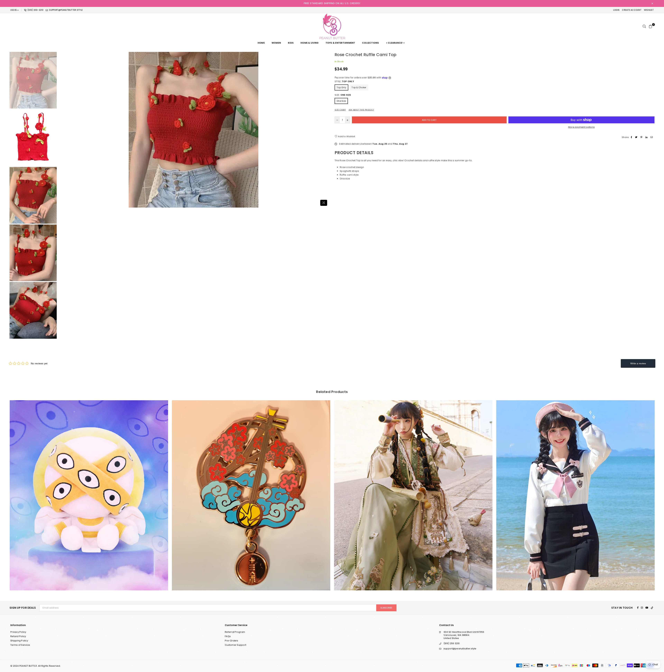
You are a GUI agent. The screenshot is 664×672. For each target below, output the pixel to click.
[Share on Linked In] (646, 137)
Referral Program (235, 632)
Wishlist (649, 9)
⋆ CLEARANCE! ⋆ (395, 42)
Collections (370, 42)
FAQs (228, 636)
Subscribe (386, 607)
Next (326, 130)
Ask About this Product (361, 110)
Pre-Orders (231, 640)
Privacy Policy (18, 632)
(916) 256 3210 (452, 643)
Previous (61, 130)
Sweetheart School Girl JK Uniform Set (413, 490)
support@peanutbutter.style (66, 9)
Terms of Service (20, 645)
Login (616, 9)
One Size (341, 100)
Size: (343, 95)
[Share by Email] (652, 137)
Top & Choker (359, 87)
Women (276, 42)
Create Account (631, 9)
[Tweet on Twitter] (636, 137)
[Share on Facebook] (632, 137)
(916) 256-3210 (35, 9)
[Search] (644, 26)
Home (261, 42)
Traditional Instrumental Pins (89, 490)
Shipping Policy (19, 640)
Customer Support (235, 645)
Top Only (341, 87)
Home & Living (310, 42)
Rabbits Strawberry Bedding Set (575, 490)
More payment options (581, 127)
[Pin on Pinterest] (641, 137)
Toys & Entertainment (340, 42)
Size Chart (340, 110)
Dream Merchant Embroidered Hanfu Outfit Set (251, 490)
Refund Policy (18, 636)
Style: (344, 81)
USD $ (13, 9)
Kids (291, 42)
